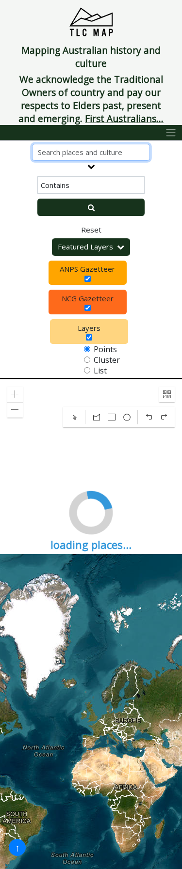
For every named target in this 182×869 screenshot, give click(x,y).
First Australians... (124, 118)
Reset (91, 229)
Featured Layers (85, 246)
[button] (15, 394)
